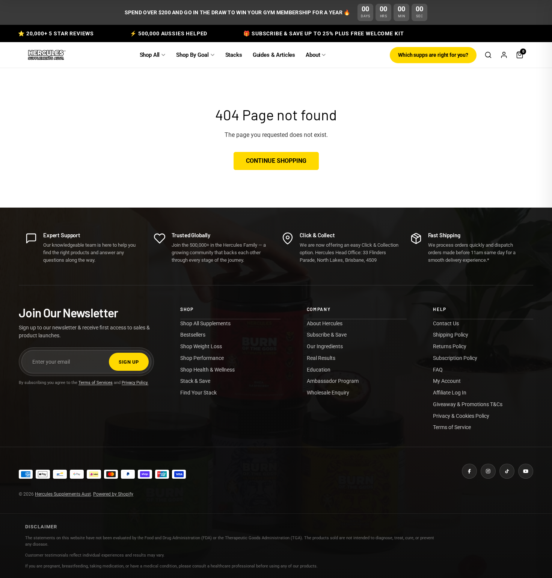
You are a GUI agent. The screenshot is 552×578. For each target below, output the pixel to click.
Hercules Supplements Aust (63, 494)
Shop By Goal (192, 55)
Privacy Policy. (135, 382)
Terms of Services (95, 382)
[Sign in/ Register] (504, 55)
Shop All (150, 55)
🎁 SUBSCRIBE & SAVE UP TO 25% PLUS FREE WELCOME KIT (323, 33)
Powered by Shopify (113, 494)
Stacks (233, 55)
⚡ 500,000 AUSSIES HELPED (168, 33)
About (313, 55)
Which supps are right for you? (433, 55)
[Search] (488, 55)
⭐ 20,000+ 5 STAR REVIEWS (56, 33)
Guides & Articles (274, 55)
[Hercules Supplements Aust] (46, 55)
